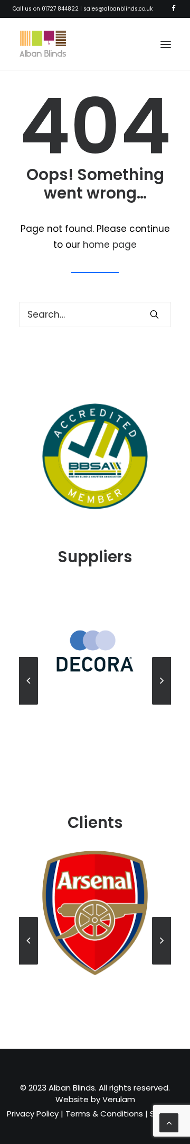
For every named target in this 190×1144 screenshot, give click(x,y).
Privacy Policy (33, 1113)
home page (110, 244)
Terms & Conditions (104, 1113)
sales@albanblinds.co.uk (118, 9)
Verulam (118, 1099)
